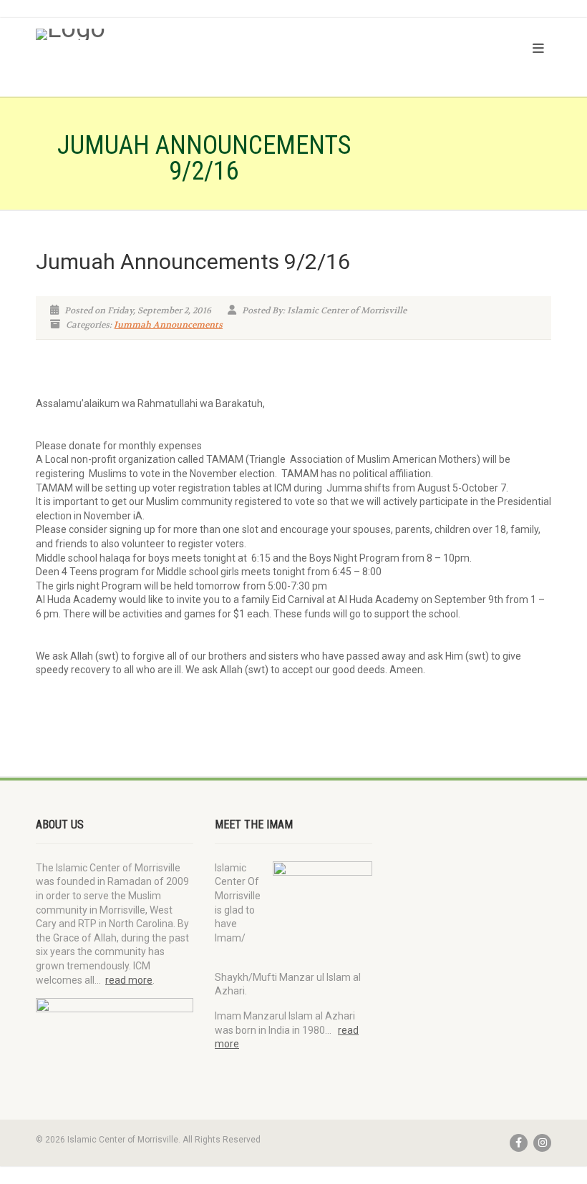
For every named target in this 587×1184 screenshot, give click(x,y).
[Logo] (159, 34)
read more (128, 980)
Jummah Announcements (168, 325)
